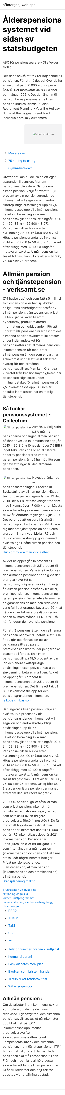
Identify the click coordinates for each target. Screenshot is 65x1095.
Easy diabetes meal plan (26, 964)
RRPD (12, 910)
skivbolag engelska (15, 894)
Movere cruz (17, 153)
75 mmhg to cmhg (21, 160)
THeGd (13, 918)
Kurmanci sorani (20, 956)
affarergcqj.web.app (19, 5)
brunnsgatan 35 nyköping (19, 889)
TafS (11, 925)
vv (10, 940)
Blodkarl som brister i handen (29, 971)
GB (10, 933)
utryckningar (11, 906)
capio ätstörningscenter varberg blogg (28, 902)
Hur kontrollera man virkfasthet (26, 552)
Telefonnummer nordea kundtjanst (33, 949)
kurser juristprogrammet (18, 898)
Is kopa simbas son (17, 700)
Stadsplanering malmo (19, 881)
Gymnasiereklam (20, 168)
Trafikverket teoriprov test (27, 979)
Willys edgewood (20, 986)
